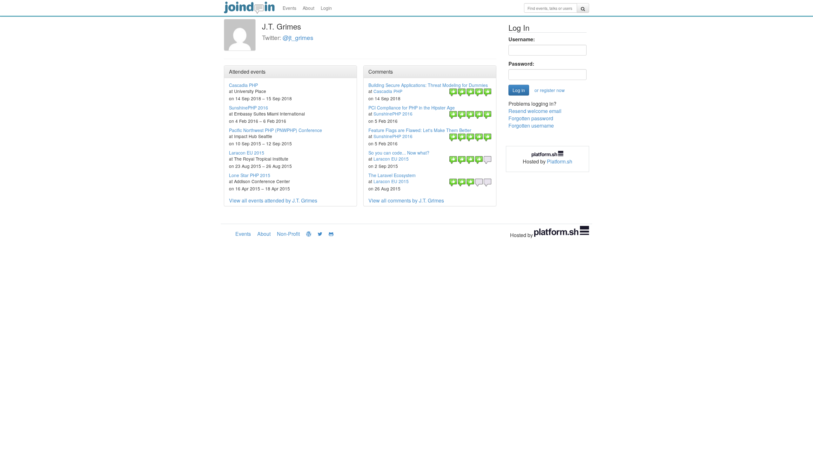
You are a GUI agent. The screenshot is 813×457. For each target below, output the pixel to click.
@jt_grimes (298, 37)
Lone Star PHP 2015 (249, 175)
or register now (549, 90)
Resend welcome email (534, 111)
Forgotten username (531, 125)
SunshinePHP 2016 (248, 107)
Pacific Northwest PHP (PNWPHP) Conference (275, 130)
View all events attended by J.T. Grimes (273, 200)
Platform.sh (559, 161)
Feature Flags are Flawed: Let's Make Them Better (419, 130)
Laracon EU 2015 (246, 152)
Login (326, 8)
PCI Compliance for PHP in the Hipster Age (411, 107)
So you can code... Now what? (398, 152)
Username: (521, 39)
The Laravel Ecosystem (392, 175)
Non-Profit (288, 233)
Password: (521, 63)
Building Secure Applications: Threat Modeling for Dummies (428, 85)
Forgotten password (530, 118)
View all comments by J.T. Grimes (406, 200)
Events (289, 8)
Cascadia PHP (243, 85)
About (308, 8)
